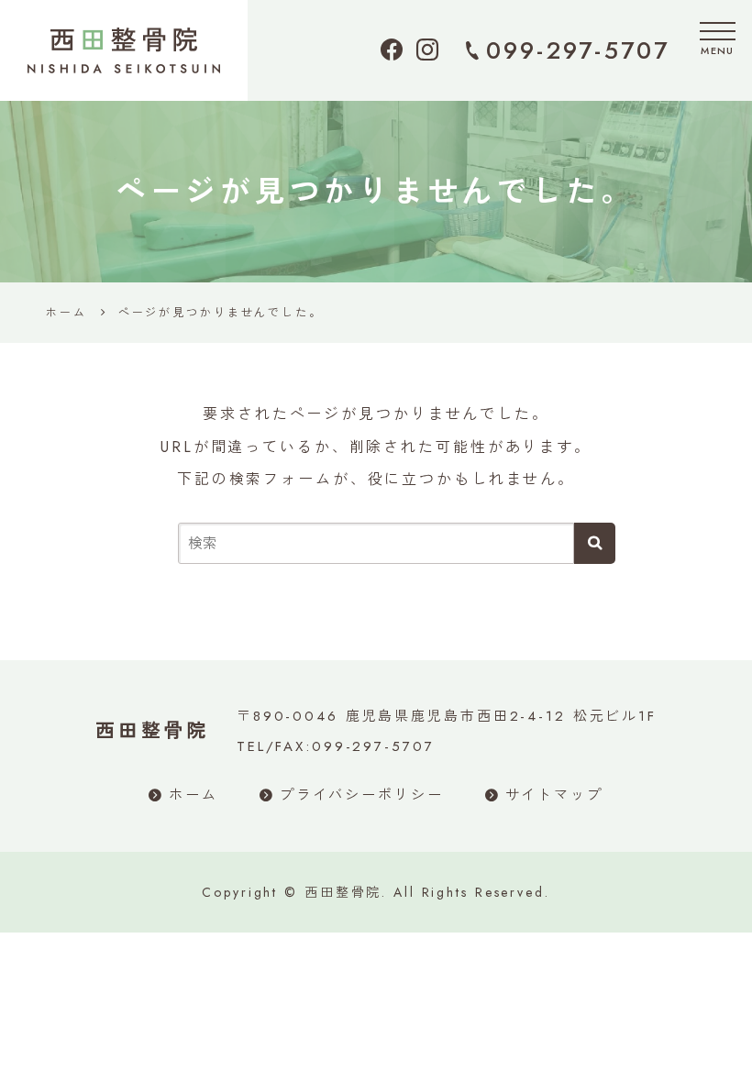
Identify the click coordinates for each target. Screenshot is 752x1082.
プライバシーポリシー (362, 795)
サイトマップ (554, 795)
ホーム (193, 795)
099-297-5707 (577, 50)
